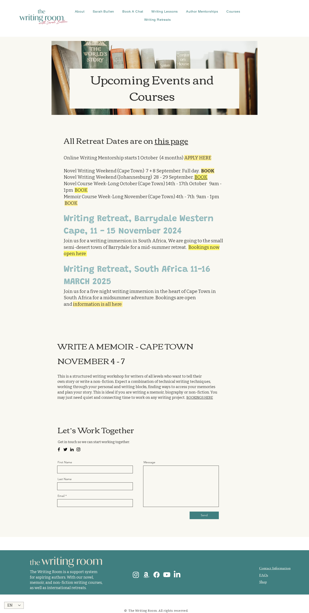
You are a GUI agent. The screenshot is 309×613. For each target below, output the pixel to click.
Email (61, 495)
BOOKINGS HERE (199, 398)
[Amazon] (146, 575)
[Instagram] (78, 449)
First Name (65, 462)
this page (171, 140)
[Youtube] (167, 575)
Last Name (65, 479)
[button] (79, 11)
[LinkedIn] (71, 449)
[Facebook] (58, 449)
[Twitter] (65, 449)
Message (149, 462)
